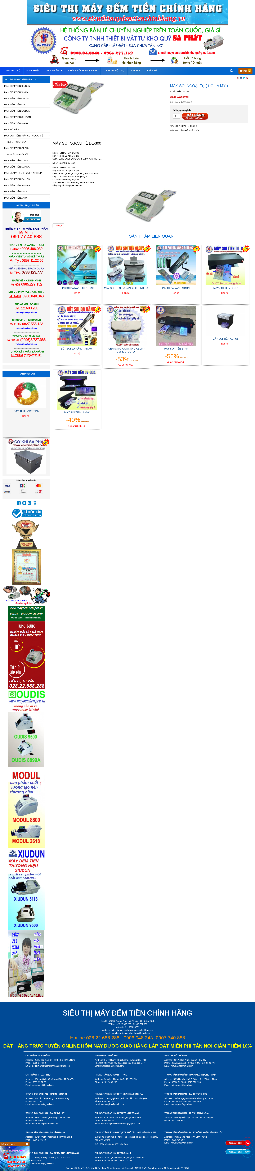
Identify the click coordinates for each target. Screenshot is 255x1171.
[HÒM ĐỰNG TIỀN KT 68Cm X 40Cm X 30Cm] (26, 398)
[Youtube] (34, 504)
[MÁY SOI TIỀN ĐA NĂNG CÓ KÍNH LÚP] (127, 265)
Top (248, 1160)
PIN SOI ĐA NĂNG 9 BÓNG (176, 288)
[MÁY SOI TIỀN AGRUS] (225, 321)
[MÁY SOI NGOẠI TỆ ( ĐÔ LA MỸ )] (79, 97)
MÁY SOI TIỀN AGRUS (225, 338)
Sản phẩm (53, 70)
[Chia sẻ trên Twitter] (244, 77)
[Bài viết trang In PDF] (238, 77)
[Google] (29, 504)
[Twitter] (24, 504)
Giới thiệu (33, 70)
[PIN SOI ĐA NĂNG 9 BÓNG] (176, 265)
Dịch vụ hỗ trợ (114, 70)
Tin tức (136, 70)
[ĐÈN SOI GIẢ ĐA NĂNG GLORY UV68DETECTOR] (127, 326)
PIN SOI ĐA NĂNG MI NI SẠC (77, 288)
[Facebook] (18, 504)
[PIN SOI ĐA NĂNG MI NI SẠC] (77, 265)
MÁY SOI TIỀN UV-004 (77, 412)
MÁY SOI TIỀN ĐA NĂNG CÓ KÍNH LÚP (126, 288)
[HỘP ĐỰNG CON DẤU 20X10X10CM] (26, 458)
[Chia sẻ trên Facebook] (241, 77)
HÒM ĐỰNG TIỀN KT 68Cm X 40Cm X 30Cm (26, 424)
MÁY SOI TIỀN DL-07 (225, 288)
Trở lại (58, 225)
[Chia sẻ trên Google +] (247, 77)
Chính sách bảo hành (83, 70)
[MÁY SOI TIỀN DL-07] (225, 265)
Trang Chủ (12, 70)
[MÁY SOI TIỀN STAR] (176, 326)
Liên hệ (152, 70)
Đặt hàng (195, 116)
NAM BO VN (141, 1168)
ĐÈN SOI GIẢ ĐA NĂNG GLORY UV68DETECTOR (126, 350)
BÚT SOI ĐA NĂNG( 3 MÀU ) (77, 348)
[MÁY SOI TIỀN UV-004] (77, 389)
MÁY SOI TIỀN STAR (176, 348)
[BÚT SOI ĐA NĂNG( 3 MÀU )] (77, 326)
